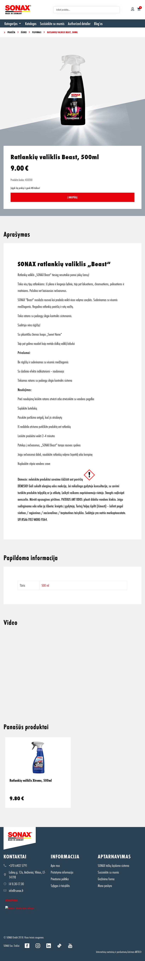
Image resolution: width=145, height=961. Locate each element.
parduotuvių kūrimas (125, 952)
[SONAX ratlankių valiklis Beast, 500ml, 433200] (72, 90)
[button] (13, 23)
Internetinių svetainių (105, 952)
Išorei (24, 32)
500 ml (45, 585)
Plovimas (36, 32)
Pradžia (11, 32)
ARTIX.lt (138, 952)
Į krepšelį (72, 197)
